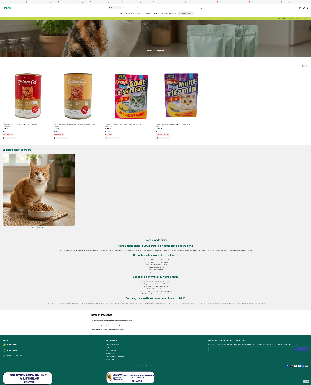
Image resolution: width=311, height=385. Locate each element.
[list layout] (303, 65)
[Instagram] (307, 18)
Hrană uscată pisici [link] (38, 227)
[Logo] (7, 7)
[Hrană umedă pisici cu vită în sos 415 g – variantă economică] (28, 95)
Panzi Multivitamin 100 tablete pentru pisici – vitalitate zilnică (173, 124)
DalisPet (142, 365)
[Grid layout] (306, 65)
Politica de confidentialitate (113, 344)
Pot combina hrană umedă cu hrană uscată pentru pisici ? (108, 329)
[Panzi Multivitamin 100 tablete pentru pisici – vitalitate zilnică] (181, 95)
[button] (115, 7)
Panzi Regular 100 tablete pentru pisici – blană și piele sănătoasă (123, 124)
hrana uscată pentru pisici (211, 303)
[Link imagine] (39, 193)
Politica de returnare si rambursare (115, 356)
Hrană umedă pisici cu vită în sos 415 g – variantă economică (20, 124)
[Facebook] (305, 18)
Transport (108, 347)
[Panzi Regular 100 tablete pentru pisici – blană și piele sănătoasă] (130, 95)
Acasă (4, 59)
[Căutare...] (201, 8)
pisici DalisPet (210, 250)
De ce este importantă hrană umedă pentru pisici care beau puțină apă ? (112, 320)
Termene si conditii (110, 353)
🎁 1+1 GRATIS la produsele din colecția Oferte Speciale (15, 2)
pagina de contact (236, 303)
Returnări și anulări (110, 359)
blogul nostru (261, 303)
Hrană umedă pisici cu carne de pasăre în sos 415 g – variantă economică (74, 124)
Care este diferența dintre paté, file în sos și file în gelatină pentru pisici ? (112, 325)
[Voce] (199, 8)
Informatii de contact (111, 350)
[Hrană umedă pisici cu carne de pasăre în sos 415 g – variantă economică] (79, 95)
